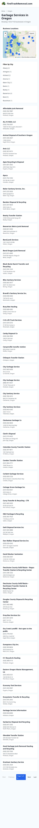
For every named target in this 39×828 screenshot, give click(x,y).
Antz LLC (6, 148)
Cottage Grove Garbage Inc (14, 487)
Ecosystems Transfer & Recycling (16, 697)
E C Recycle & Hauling (11, 658)
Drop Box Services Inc (11, 615)
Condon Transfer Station (13, 460)
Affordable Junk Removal (13, 108)
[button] (13, 53)
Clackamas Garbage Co (12, 420)
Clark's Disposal (9, 434)
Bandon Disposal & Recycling (14, 202)
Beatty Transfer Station (12, 215)
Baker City (7, 83)
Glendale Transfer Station (13, 735)
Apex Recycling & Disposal (13, 162)
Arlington (7, 72)
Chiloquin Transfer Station (13, 358)
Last (35, 777)
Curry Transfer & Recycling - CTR (16, 500)
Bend (6, 97)
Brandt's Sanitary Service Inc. (15, 293)
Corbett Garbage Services (13, 474)
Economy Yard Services (12, 685)
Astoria (6, 79)
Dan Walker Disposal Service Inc (16, 541)
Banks (6, 86)
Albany (6, 68)
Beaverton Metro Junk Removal (16, 226)
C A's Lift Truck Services (12, 320)
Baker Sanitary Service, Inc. (14, 189)
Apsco (5, 175)
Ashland (7, 75)
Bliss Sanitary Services (12, 280)
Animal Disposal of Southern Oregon (17, 135)
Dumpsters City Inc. (11, 644)
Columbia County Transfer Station (16, 447)
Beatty (6, 90)
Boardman (7, 101)
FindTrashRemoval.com (19, 3)
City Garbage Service (11, 367)
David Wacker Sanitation (13, 554)
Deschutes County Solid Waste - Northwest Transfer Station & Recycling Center (15, 586)
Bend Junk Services (10, 240)
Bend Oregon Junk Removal (14, 251)
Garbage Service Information (14, 710)
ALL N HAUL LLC (9, 122)
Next (29, 777)
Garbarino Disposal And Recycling (16, 722)
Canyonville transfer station (14, 347)
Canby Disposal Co (10, 333)
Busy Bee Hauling (10, 307)
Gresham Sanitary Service (13, 762)
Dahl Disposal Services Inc (13, 527)
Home (3, 11)
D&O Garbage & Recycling (13, 514)
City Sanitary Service (11, 393)
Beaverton (7, 93)
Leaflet (18, 57)
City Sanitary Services (11, 407)
